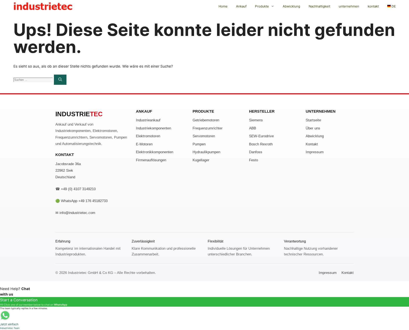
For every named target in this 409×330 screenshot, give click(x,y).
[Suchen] (60, 80)
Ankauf (241, 6)
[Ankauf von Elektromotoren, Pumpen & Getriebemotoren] (43, 6)
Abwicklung (291, 6)
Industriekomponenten (153, 128)
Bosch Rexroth (261, 144)
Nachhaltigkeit (319, 6)
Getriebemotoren (206, 120)
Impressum (315, 152)
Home (223, 6)
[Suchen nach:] (33, 79)
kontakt (373, 6)
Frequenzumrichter (208, 128)
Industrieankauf (148, 120)
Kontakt (312, 144)
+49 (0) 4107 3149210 (78, 189)
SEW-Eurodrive (261, 136)
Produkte (262, 6)
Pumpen (199, 144)
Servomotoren (204, 136)
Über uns (313, 128)
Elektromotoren (148, 136)
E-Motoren (144, 144)
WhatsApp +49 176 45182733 (84, 201)
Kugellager (201, 160)
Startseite (313, 120)
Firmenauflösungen (151, 160)
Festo (253, 160)
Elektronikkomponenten (154, 152)
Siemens (256, 120)
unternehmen (349, 6)
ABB (252, 128)
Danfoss (255, 152)
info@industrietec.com (77, 213)
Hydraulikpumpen (206, 152)
